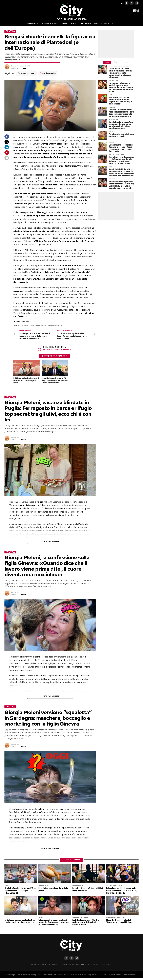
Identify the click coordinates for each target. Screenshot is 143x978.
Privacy (55, 965)
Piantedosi (29, 325)
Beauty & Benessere (50, 23)
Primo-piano (41, 325)
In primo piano (33, 23)
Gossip (64, 23)
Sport (96, 23)
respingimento (55, 325)
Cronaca (105, 23)
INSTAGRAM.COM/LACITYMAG (56, 349)
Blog (114, 23)
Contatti (46, 965)
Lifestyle (74, 23)
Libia (21, 325)
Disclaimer (81, 965)
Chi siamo (35, 965)
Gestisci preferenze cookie (100, 965)
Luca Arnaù (21, 68)
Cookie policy (68, 965)
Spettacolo (85, 23)
